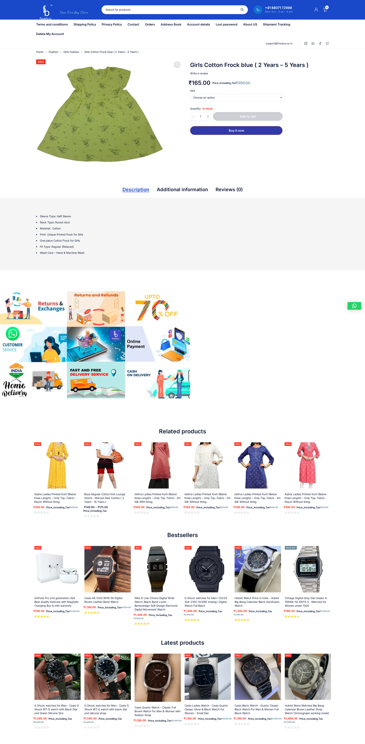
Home (39, 51)
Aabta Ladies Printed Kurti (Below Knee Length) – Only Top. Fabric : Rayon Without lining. (55, 498)
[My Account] (316, 9)
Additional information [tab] (182, 189)
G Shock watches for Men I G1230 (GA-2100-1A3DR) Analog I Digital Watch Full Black (206, 601)
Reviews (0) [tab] (229, 189)
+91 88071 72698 (278, 8)
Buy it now (236, 130)
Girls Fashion (71, 51)
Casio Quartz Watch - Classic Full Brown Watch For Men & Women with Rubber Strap (157, 711)
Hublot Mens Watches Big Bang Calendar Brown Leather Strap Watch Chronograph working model (307, 709)
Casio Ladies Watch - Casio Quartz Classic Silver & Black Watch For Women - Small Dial (206, 709)
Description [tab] (135, 189)
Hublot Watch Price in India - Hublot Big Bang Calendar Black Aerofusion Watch (257, 601)
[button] (177, 64)
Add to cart (248, 116)
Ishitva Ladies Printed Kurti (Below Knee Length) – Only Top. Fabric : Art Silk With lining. (157, 498)
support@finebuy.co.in (279, 43)
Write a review (199, 73)
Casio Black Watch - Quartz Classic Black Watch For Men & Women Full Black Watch (257, 709)
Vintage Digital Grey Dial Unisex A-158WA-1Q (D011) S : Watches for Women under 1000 (306, 601)
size (192, 90)
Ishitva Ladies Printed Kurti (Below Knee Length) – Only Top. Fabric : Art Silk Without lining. (207, 498)
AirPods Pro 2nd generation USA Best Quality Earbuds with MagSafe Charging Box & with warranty (56, 601)
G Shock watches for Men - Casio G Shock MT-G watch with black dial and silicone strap (106, 709)
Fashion (53, 51)
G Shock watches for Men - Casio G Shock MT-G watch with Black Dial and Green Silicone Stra (56, 709)
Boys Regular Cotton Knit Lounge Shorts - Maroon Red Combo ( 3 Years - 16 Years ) (104, 498)
